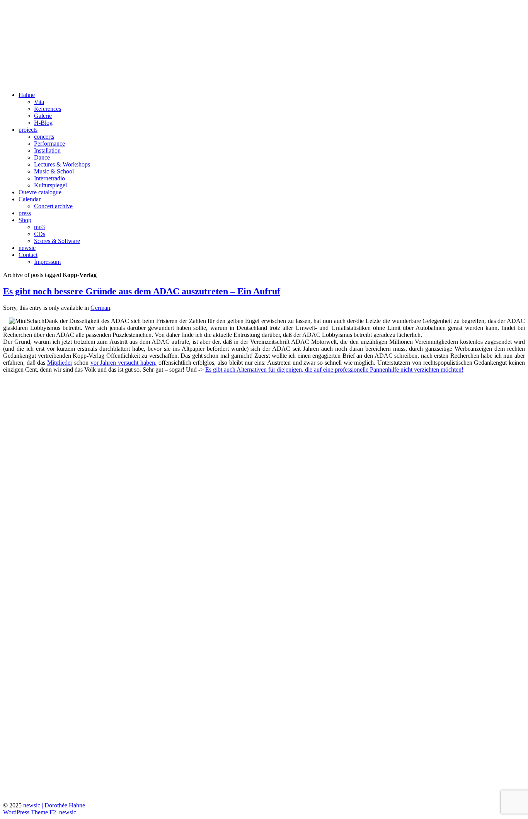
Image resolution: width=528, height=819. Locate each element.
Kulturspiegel (50, 185)
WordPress (16, 812)
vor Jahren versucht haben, (123, 362)
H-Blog (43, 122)
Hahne (27, 95)
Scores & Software (57, 241)
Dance (42, 157)
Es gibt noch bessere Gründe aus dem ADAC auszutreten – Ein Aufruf (141, 291)
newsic (27, 248)
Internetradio (49, 178)
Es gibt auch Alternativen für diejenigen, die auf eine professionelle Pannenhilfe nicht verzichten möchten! (334, 369)
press (25, 213)
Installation (47, 150)
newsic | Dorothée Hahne (54, 805)
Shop (25, 220)
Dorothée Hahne (46, 15)
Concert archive (53, 206)
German (100, 307)
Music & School (54, 171)
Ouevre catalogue (40, 192)
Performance (49, 143)
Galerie (43, 115)
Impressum (47, 261)
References (47, 108)
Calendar (30, 199)
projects (28, 129)
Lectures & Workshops (62, 164)
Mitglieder (59, 362)
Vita (39, 102)
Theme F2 (43, 812)
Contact (28, 254)
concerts (44, 136)
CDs (39, 234)
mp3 (39, 227)
